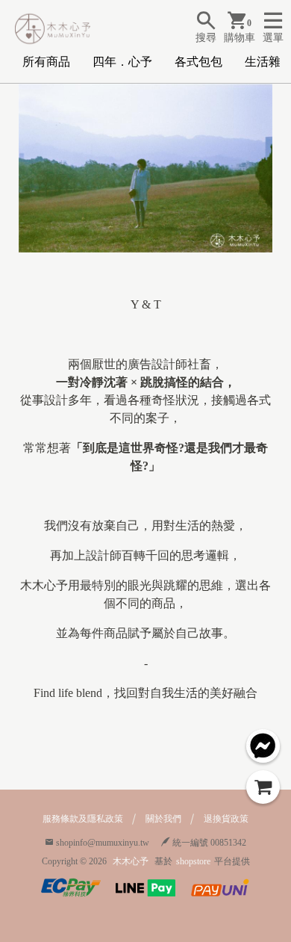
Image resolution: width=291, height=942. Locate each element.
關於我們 (163, 819)
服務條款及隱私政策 (83, 819)
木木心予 (130, 861)
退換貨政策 (226, 819)
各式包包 (198, 61)
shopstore (193, 861)
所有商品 (46, 61)
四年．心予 (122, 61)
